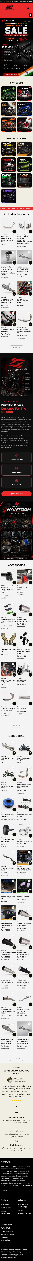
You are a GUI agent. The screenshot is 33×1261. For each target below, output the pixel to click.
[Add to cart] (14, 231)
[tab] (15, 74)
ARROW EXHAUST (23, 709)
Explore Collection (16, 494)
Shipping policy (18, 1255)
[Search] (30, 15)
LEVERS (20, 1210)
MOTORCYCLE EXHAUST (22, 236)
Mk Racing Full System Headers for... (7, 240)
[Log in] (23, 7)
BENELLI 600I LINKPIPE (24, 841)
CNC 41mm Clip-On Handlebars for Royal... (7, 591)
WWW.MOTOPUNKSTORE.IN (11, 1)
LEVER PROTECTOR (25, 1213)
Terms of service (7, 1255)
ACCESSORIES (6, 1205)
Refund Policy (6, 1228)
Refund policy (16, 1252)
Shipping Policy (7, 1231)
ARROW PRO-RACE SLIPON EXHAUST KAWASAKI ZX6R (23, 269)
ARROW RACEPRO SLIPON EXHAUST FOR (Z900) (8, 1011)
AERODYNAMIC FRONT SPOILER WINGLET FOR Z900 (8, 621)
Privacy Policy (6, 1225)
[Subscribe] (29, 1190)
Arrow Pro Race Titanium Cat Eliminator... (23, 1011)
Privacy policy (6, 1252)
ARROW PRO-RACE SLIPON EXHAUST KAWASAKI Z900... (7, 300)
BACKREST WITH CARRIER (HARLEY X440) (6, 925)
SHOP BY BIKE (6, 1208)
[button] (19, 7)
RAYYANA (3, 585)
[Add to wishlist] (13, 220)
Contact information (8, 1258)
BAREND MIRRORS (23, 897)
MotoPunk (19, 266)
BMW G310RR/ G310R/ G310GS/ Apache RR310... (24, 786)
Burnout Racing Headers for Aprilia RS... (24, 331)
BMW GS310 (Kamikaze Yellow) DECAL (7, 786)
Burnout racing (21, 235)
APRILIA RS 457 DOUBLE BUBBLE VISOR (22, 300)
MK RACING (4, 235)
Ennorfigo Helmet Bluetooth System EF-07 (23, 651)
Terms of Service (7, 1234)
